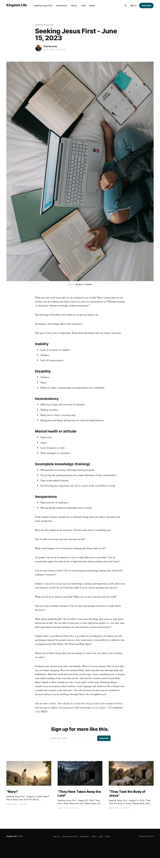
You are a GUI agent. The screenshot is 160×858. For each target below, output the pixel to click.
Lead (83, 5)
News (92, 5)
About (74, 5)
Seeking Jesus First (43, 5)
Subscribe (146, 5)
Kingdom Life (16, 5)
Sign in (133, 5)
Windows (79, 284)
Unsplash (88, 284)
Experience (61, 5)
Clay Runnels (50, 46)
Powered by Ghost (146, 836)
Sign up (56, 836)
